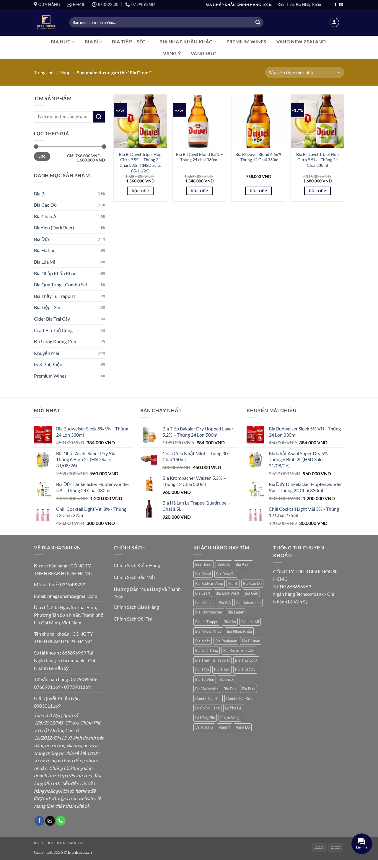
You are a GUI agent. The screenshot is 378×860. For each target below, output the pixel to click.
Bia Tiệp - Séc (47, 307)
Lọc (41, 156)
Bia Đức (61, 41)
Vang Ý (172, 53)
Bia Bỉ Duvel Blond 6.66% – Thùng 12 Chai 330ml (258, 157)
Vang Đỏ (243, 727)
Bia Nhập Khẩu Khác (185, 41)
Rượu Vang (229, 717)
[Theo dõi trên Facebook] (335, 5)
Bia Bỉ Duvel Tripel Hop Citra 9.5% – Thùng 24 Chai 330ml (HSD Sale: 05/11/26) (140, 162)
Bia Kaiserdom (248, 602)
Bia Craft (202, 593)
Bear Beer (203, 564)
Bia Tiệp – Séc (128, 41)
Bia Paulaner (226, 641)
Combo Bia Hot (208, 698)
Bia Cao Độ (45, 205)
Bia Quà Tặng (206, 650)
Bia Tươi (226, 679)
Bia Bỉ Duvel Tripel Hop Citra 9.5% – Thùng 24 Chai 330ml (317, 160)
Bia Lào (230, 621)
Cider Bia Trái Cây (52, 319)
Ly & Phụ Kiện (48, 364)
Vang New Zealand (301, 41)
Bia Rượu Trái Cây (238, 650)
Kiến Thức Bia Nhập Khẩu (299, 4)
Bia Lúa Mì (44, 262)
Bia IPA (225, 602)
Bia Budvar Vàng (209, 583)
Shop (65, 72)
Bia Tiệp (202, 669)
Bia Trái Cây (245, 669)
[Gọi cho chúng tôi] (61, 821)
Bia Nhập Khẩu (239, 631)
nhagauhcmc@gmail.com (72, 596)
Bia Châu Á (45, 216)
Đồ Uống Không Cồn (55, 341)
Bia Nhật (202, 641)
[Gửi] (258, 22)
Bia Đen (230, 688)
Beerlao (223, 564)
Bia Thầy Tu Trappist (54, 296)
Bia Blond (203, 574)
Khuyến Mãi (46, 353)
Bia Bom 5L (225, 574)
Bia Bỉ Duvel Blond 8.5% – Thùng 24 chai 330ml (199, 157)
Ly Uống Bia (205, 717)
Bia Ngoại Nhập (208, 631)
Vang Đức (203, 53)
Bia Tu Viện (204, 679)
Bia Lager (236, 612)
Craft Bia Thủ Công (53, 330)
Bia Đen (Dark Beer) (54, 227)
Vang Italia (204, 727)
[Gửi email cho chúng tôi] (341, 5)
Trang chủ (44, 72)
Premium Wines (246, 41)
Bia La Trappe (206, 621)
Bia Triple (222, 669)
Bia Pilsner (251, 641)
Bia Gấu (251, 593)
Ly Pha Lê (233, 708)
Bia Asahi (243, 564)
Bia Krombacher (208, 612)
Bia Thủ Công (246, 660)
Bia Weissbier (206, 688)
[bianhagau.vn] (47, 22)
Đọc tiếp (140, 191)
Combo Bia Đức (239, 698)
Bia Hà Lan (45, 250)
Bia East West (227, 593)
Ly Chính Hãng (207, 708)
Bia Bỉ (91, 41)
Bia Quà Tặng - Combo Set (60, 284)
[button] (334, 22)
